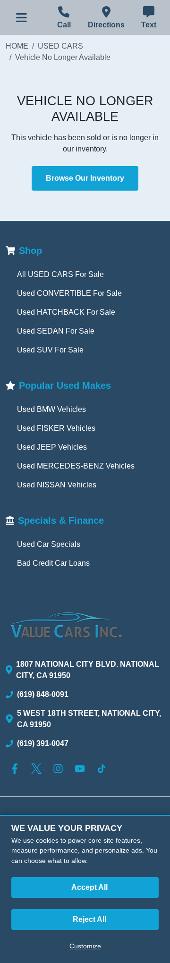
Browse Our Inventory (85, 178)
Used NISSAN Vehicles (56, 485)
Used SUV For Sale (50, 350)
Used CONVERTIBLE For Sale (69, 293)
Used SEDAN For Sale (55, 331)
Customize (85, 946)
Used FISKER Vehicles (56, 428)
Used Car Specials (48, 544)
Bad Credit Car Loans (53, 563)
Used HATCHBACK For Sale (66, 312)
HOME (17, 46)
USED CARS (60, 46)
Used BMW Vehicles (51, 409)
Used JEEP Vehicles (52, 447)
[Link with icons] (16, 768)
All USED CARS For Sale (60, 274)
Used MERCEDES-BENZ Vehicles (76, 466)
